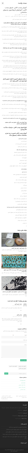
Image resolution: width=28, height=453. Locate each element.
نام (13, 335)
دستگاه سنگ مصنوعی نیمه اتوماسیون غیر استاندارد (18, 427)
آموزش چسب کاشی (22, 368)
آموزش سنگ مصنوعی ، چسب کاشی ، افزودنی (18, 16)
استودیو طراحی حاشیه (14, 451)
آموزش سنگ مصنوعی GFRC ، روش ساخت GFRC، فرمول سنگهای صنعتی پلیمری (15, 270)
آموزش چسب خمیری (13, 366)
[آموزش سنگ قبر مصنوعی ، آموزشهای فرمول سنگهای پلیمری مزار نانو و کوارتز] (14, 283)
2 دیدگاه (6, 16)
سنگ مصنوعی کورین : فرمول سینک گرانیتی (19, 248)
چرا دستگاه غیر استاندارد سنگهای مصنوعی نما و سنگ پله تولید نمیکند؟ (15, 434)
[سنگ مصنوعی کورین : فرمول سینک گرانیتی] (14, 240)
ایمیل (25, 335)
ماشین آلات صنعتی (22, 387)
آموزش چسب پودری (22, 366)
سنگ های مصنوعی (22, 385)
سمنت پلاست (22, 3)
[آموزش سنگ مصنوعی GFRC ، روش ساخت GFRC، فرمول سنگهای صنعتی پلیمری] (14, 261)
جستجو (6, 373)
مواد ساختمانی (22, 389)
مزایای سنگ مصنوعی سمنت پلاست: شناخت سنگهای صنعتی (16, 432)
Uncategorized (22, 380)
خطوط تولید (23, 383)
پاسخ (21, 310)
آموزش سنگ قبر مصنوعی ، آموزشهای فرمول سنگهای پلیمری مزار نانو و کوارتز (15, 292)
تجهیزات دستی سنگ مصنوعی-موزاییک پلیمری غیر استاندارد (16, 429)
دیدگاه (25, 345)
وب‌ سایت (25, 340)
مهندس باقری (17, 14)
